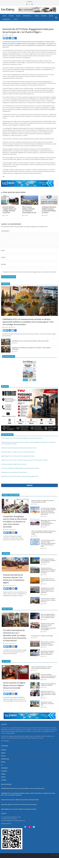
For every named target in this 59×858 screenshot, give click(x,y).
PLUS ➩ (15, 19)
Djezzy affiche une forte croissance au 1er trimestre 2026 (47, 703)
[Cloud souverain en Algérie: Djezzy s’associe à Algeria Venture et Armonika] (15, 672)
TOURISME (3, 780)
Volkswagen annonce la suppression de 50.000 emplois (14, 472)
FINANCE (37, 15)
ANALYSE (51, 15)
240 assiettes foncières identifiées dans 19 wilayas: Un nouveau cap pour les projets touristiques (48, 570)
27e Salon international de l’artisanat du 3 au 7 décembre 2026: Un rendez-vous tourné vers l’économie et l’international (14, 635)
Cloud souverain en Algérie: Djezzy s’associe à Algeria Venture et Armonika (14, 685)
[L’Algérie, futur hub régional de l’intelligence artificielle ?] (35, 685)
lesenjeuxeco (12, 327)
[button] (31, 16)
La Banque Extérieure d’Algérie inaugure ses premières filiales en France (49, 210)
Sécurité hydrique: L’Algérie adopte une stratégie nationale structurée (9, 210)
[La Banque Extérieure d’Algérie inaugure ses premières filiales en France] (49, 200)
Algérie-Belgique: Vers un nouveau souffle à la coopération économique (18, 456)
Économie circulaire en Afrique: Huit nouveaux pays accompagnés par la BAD (42, 501)
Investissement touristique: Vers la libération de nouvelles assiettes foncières (48, 560)
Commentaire (5, 231)
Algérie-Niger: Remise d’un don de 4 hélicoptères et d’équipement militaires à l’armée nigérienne (48, 523)
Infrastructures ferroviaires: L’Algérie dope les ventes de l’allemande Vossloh (18, 448)
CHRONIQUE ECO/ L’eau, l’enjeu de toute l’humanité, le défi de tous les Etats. (30, 341)
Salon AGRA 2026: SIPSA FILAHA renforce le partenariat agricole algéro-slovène (19, 476)
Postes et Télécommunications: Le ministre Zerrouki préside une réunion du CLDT (41, 667)
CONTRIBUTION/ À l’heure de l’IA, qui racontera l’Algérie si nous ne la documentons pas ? (22, 438)
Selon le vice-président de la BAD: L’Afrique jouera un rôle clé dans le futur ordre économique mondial (43, 532)
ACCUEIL (4, 15)
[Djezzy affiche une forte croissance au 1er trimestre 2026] (35, 704)
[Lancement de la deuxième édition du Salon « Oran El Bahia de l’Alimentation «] (35, 654)
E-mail (3, 257)
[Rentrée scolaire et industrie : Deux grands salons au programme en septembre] (35, 644)
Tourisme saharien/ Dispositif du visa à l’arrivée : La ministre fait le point (48, 600)
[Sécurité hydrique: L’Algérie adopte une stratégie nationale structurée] (10, 200)
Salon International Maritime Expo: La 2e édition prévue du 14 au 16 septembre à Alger (48, 616)
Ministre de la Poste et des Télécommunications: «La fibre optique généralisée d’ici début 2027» (48, 694)
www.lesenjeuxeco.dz (6, 823)
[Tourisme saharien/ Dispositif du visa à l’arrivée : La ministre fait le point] (35, 601)
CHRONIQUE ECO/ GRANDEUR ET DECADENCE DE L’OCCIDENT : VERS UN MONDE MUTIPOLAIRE (31, 348)
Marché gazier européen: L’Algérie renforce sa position (14, 464)
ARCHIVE (29, 485)
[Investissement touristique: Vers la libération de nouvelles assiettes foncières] (35, 561)
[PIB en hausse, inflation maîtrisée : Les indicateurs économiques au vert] (29, 200)
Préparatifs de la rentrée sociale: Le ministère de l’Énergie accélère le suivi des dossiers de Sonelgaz (24, 460)
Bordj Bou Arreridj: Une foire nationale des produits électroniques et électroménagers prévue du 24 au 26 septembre (48, 626)
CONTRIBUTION (6, 19)
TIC (2, 765)
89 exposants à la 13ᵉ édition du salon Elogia (42, 635)
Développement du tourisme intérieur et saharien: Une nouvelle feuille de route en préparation (48, 590)
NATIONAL (11, 15)
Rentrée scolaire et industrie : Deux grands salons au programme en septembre (48, 643)
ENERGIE (3, 774)
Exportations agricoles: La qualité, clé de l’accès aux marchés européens (18, 452)
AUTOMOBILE (4, 768)
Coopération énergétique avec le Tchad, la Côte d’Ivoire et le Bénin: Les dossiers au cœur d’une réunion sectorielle (15, 521)
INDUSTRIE (43, 15)
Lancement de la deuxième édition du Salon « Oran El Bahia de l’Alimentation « (47, 652)
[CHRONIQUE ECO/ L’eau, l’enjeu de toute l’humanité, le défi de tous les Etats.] (6, 342)
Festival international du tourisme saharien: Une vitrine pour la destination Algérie (13, 579)
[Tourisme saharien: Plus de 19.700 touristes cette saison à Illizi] (35, 581)
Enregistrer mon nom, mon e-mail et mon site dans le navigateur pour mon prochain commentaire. (29, 272)
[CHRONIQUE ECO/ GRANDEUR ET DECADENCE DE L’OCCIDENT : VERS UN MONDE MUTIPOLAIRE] (6, 349)
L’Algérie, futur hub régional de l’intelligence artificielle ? (48, 684)
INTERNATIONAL (27, 15)
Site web (3, 264)
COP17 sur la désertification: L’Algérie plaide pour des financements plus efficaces (20, 468)
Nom (3, 250)
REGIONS (18, 15)
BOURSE (3, 762)
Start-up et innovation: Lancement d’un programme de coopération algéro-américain (48, 676)
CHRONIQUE (4, 771)
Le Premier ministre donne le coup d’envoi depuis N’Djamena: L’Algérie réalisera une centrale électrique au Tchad (48, 543)
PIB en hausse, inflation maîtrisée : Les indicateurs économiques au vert (29, 210)
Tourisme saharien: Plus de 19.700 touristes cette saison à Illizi (48, 580)
